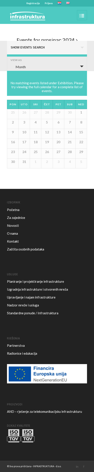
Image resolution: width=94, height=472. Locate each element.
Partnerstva (16, 345)
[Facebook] (83, 466)
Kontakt (13, 241)
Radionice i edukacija (22, 353)
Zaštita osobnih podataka (25, 249)
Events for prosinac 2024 (46, 40)
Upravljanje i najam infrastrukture (31, 297)
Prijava (49, 3)
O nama (12, 233)
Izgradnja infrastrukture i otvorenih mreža (37, 289)
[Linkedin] (77, 466)
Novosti (13, 225)
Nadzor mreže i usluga (23, 305)
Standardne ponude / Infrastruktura (32, 313)
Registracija (33, 3)
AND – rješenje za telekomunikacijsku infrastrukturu (44, 411)
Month (21, 67)
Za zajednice (16, 218)
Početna (13, 210)
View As (16, 60)
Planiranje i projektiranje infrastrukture (35, 281)
